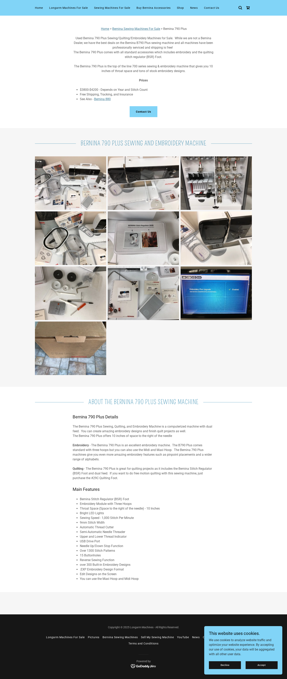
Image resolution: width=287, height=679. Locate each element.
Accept (262, 665)
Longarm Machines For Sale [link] (68, 7)
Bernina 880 (102, 99)
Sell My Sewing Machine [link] (157, 637)
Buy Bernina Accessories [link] (153, 7)
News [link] (194, 7)
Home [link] (39, 7)
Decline (225, 665)
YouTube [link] (183, 637)
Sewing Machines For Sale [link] (112, 7)
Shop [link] (180, 7)
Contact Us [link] (211, 7)
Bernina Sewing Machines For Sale (136, 29)
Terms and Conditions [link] (143, 643)
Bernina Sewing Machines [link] (120, 637)
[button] (248, 8)
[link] (143, 666)
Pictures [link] (93, 637)
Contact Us (143, 111)
